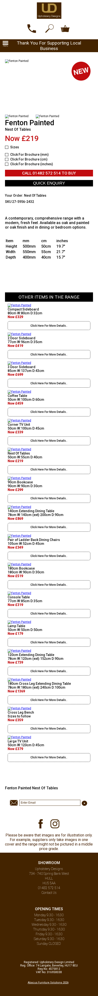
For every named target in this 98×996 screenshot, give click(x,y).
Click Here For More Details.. (48, 325)
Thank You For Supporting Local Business (49, 45)
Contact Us (49, 893)
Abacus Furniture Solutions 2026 (48, 982)
